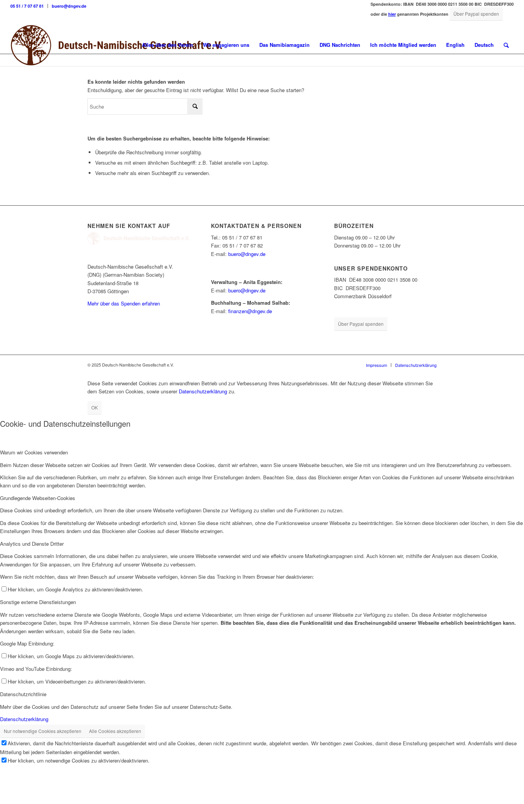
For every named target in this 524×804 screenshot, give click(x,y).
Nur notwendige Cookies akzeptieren (42, 731)
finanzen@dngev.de (250, 311)
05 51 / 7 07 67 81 (27, 6)
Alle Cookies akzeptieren (115, 731)
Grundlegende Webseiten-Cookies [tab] (37, 498)
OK (94, 407)
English (455, 44)
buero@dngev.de (69, 6)
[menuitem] (29, 6)
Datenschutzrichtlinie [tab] (23, 694)
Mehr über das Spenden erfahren (123, 303)
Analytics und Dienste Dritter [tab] (32, 543)
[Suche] (506, 45)
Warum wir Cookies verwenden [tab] (34, 452)
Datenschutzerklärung (203, 391)
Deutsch (484, 44)
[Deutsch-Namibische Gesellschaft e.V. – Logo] (116, 45)
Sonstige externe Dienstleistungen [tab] (38, 602)
